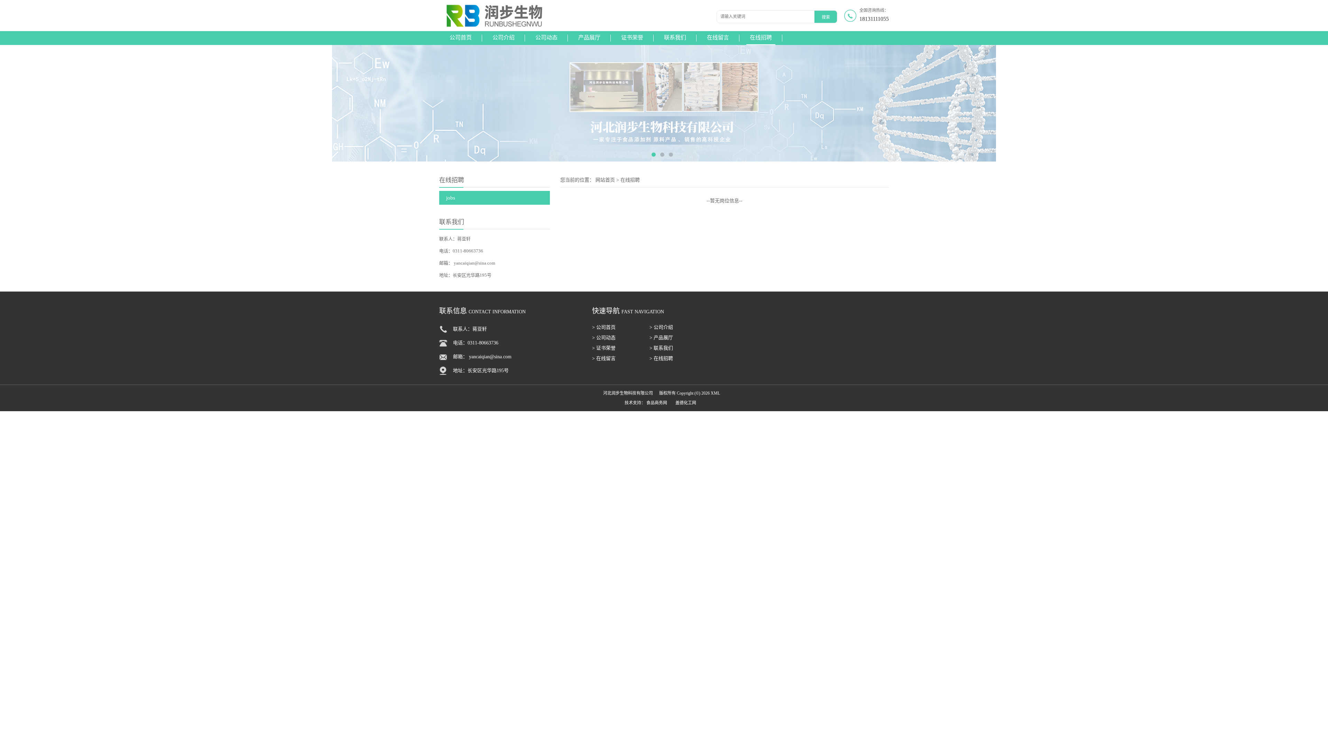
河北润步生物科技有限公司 (628, 393)
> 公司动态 (604, 337)
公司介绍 (503, 37)
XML (715, 393)
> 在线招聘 (661, 358)
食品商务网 (656, 402)
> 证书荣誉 (604, 348)
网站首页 (605, 180)
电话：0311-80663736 (461, 250)
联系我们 (675, 37)
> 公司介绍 (661, 327)
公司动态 (546, 37)
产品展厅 (589, 37)
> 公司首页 (604, 327)
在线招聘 (761, 37)
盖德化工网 (685, 402)
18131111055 (874, 19)
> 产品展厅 (661, 337)
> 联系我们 (661, 348)
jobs (450, 198)
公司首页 (461, 37)
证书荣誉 (632, 37)
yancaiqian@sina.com (474, 263)
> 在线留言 (604, 358)
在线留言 (718, 37)
